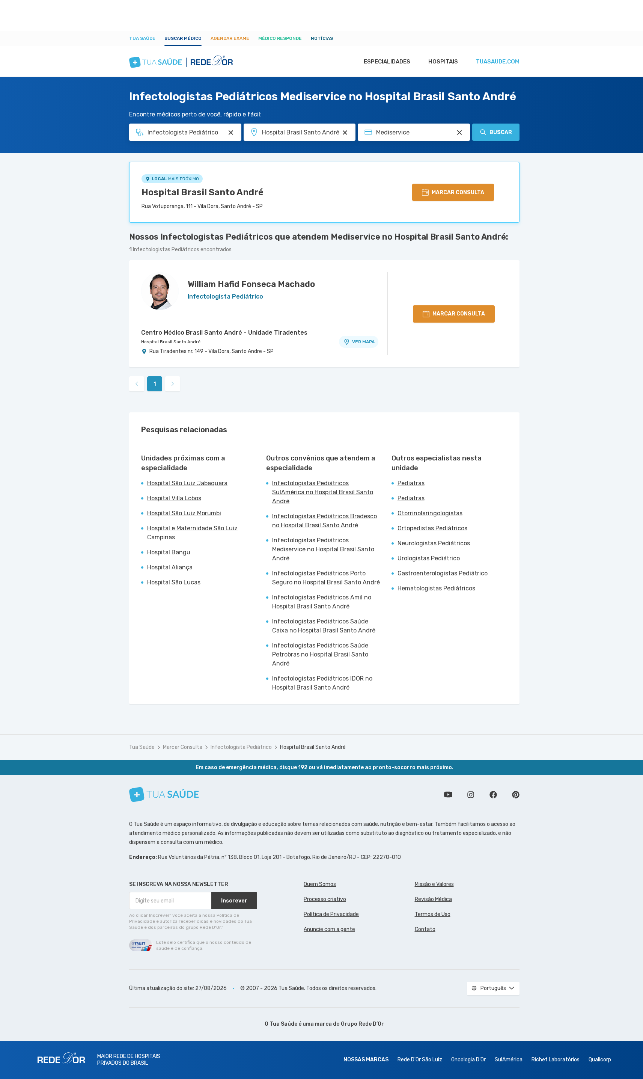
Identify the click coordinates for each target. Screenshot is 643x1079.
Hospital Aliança (170, 567)
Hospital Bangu (168, 552)
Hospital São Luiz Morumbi (184, 513)
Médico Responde (280, 38)
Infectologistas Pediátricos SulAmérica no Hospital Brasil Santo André (322, 492)
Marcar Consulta (182, 747)
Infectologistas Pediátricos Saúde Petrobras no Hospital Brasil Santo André (320, 654)
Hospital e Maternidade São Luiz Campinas (192, 533)
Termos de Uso (432, 914)
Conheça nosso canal (448, 794)
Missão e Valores (434, 884)
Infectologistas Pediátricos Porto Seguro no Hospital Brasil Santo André (326, 578)
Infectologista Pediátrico (241, 747)
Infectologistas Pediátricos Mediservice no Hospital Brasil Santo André (323, 549)
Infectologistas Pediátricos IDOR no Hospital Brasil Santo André (322, 683)
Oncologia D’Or (468, 1059)
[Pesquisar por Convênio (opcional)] (459, 132)
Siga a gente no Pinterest (516, 794)
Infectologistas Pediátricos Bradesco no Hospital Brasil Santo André (324, 521)
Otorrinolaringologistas (430, 513)
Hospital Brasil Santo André (203, 192)
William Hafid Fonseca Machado (251, 284)
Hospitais (443, 61)
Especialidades (387, 61)
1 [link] (155, 384)
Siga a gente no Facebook (493, 794)
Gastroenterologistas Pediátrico (443, 573)
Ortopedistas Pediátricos (432, 528)
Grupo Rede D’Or (362, 1024)
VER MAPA (363, 341)
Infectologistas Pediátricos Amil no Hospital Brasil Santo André (321, 602)
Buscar (500, 132)
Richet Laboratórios (556, 1059)
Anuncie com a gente (329, 929)
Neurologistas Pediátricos (434, 543)
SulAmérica (509, 1059)
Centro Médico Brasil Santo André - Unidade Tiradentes (224, 332)
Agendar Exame (230, 38)
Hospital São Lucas (173, 582)
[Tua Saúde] (164, 794)
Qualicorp (600, 1059)
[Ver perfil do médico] (160, 291)
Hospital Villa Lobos (174, 498)
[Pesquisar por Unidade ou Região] (344, 132)
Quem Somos (320, 884)
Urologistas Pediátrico (429, 558)
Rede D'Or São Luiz (420, 1059)
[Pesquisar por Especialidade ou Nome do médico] (230, 132)
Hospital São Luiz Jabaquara (187, 483)
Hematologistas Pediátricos (436, 588)
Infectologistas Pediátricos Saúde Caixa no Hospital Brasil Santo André (323, 626)
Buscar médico (183, 38)
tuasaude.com (498, 61)
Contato (425, 929)
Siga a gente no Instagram (470, 794)
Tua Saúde (142, 38)
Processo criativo (325, 899)
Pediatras (411, 483)
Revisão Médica (433, 899)
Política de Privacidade (331, 914)
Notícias (322, 38)
